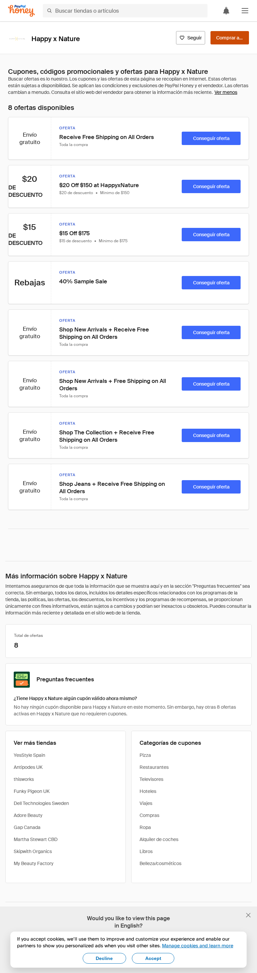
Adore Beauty (28, 815)
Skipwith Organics (33, 851)
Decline (104, 958)
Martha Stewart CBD (36, 839)
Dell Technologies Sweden (41, 803)
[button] (245, 10)
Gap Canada (27, 827)
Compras (149, 815)
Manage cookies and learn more (197, 945)
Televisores (151, 779)
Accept (153, 958)
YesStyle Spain (29, 755)
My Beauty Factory (34, 863)
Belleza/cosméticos (160, 863)
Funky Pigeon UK (32, 791)
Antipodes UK (28, 767)
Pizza (145, 755)
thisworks (24, 779)
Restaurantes (154, 767)
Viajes (146, 803)
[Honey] (21, 11)
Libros (146, 851)
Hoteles (148, 791)
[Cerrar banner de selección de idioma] (248, 915)
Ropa (145, 827)
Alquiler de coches (159, 839)
